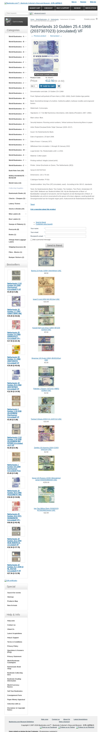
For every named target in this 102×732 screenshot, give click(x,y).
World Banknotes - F (16, 62)
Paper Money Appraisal (16, 700)
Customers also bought (44, 224)
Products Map (12, 601)
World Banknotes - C (16, 47)
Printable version (89, 19)
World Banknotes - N (42, 19)
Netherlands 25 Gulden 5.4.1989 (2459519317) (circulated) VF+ (13, 335)
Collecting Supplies (16, 188)
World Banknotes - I (16, 78)
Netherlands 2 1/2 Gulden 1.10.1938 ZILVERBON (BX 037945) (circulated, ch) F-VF (15, 441)
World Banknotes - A (16, 36)
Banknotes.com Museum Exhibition (21, 721)
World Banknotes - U (16, 140)
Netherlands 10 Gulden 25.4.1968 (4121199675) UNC (14, 493)
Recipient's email (37, 236)
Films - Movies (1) (15, 252)
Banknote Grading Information (14, 680)
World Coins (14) (15, 183)
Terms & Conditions (14, 642)
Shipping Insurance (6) (17, 247)
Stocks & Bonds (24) (16, 209)
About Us (10, 629)
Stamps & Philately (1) (17, 224)
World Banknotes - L (16, 93)
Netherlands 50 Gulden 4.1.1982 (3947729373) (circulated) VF (13, 360)
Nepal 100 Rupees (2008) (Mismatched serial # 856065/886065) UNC (46, 479)
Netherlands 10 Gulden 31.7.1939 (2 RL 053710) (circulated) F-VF (15, 568)
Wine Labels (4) (14, 214)
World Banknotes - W (17, 150)
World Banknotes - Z (16, 165)
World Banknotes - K (16, 88)
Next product (56, 36)
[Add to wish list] (59, 86)
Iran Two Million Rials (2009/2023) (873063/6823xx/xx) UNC (46, 509)
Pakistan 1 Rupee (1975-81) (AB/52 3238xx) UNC (46, 389)
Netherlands (55, 19)
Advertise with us (13, 704)
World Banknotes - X (16, 155)
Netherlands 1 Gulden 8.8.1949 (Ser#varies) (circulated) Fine (14, 468)
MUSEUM (77, 8)
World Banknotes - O (16, 109)
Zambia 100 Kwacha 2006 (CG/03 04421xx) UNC (46, 448)
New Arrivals (12, 605)
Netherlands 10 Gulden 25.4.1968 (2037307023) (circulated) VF (14, 386)
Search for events (14, 593)
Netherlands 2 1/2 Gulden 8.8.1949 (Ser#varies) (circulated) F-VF (14, 286)
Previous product (38, 36)
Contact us (11, 625)
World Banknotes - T (16, 134)
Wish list (93, 2)
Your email (34, 232)
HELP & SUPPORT (62, 8)
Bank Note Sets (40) (16, 171)
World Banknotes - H (16, 73)
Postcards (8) (14, 229)
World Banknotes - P (16, 114)
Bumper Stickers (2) (16, 257)
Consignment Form (14, 695)
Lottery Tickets (14, 204)
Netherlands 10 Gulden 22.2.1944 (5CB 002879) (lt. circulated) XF (14, 542)
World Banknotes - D (16, 52)
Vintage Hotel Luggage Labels (17, 241)
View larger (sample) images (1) (47, 74)
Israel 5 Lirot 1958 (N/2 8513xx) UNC (46, 299)
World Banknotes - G (16, 67)
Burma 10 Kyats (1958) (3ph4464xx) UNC (46, 271)
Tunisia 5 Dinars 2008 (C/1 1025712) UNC (46, 419)
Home (32, 19)
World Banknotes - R (16, 124)
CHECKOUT (48, 8)
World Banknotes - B (16, 42)
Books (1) (12, 235)
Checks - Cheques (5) (17, 198)
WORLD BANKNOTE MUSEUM (16, 177)
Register (83, 2)
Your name (34, 228)
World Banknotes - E (16, 57)
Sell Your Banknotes (15, 691)
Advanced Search (40, 13)
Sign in (74, 2)
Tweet (32, 204)
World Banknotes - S (16, 129)
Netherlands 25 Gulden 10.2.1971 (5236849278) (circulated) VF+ (14, 517)
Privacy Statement (14, 656)
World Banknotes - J (16, 83)
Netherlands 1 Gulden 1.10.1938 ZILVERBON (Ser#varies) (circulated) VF (14, 413)
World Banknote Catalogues (13, 661)
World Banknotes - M (16, 98)
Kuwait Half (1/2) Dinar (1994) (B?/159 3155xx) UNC (46, 329)
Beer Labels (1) (14, 219)
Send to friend (41, 222)
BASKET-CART (35, 8)
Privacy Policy (12, 646)
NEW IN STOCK (90, 8)
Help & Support (13, 638)
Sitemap (10, 597)
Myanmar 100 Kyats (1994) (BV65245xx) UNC (46, 359)
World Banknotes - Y (16, 160)
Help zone (11, 621)
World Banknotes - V (16, 145)
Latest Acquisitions (14, 633)
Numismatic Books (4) (17, 193)
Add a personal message (41, 240)
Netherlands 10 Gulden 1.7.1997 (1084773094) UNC (14, 311)
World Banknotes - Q (16, 119)
